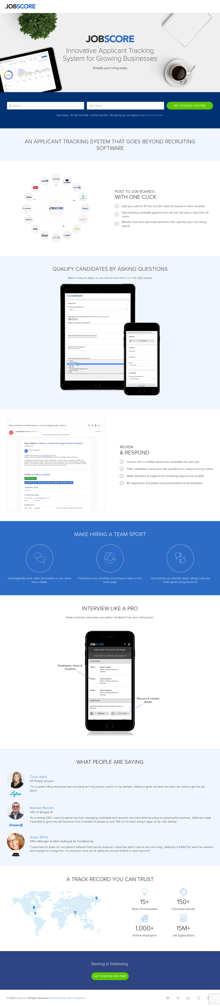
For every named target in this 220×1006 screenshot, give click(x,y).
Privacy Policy (57, 998)
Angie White (39, 836)
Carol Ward (38, 776)
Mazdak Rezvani (42, 807)
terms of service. (154, 115)
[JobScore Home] (20, 6)
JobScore (21, 998)
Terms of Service (76, 998)
